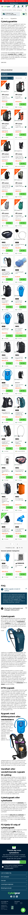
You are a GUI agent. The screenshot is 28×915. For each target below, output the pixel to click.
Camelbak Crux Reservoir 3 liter (18, 301)
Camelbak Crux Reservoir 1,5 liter (5, 385)
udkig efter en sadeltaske (17, 814)
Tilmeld (22, 862)
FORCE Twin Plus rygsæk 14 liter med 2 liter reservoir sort (19, 157)
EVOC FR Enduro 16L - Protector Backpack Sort (19, 330)
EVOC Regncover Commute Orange (19, 499)
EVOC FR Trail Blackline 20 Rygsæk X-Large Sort (5, 500)
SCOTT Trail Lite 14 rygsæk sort (19, 385)
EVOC (15, 54)
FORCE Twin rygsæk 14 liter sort (6, 97)
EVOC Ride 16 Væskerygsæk (5, 358)
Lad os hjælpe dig (6, 873)
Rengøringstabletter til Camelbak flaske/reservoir (19, 530)
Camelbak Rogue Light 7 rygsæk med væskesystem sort (6, 273)
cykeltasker (20, 802)
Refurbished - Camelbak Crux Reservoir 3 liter (5, 567)
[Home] (2, 18)
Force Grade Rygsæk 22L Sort (19, 97)
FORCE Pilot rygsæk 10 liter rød (19, 126)
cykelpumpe (19, 682)
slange (3, 684)
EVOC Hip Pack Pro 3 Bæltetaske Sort (6, 245)
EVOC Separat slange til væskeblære (18, 442)
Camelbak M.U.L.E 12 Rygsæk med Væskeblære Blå (19, 413)
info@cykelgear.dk (4, 903)
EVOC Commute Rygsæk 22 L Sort (19, 358)
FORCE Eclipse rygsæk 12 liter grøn (19, 216)
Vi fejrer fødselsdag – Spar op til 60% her (15, 1)
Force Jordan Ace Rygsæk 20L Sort (5, 157)
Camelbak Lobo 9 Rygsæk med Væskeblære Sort (6, 442)
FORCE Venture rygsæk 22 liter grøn (19, 186)
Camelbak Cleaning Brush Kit (19, 245)
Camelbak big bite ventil (19, 272)
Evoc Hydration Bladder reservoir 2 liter (6, 471)
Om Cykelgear (5, 876)
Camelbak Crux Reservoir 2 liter (5, 329)
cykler (14, 831)
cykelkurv (7, 623)
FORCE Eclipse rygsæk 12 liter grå (6, 216)
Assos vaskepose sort (18, 566)
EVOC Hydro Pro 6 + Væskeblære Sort (6, 413)
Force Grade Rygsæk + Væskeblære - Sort (6, 127)
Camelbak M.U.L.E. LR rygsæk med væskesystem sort (6, 530)
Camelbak (10, 54)
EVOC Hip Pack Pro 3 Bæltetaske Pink (19, 470)
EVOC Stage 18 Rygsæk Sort (5, 301)
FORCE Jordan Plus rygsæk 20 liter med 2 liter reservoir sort (6, 186)
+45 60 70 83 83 (3, 902)
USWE (20, 54)
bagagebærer (21, 621)
